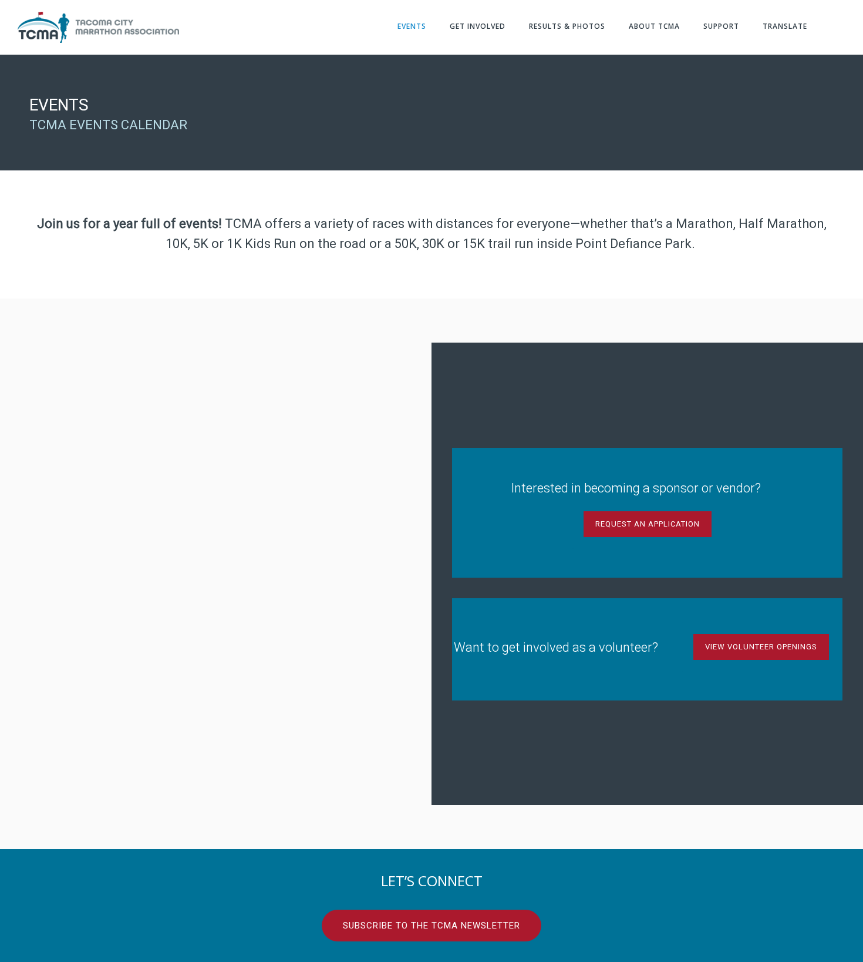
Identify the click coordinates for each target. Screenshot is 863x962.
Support (721, 26)
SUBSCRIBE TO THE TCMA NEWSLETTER (431, 925)
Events (411, 26)
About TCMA (654, 26)
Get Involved (477, 26)
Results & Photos (567, 26)
